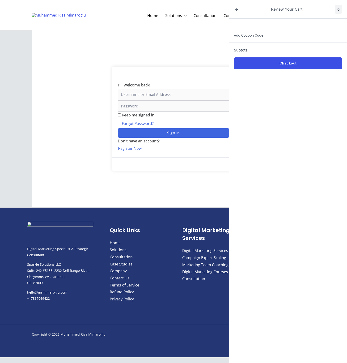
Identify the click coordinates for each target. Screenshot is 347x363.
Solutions (173, 15)
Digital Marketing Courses (205, 271)
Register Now (130, 148)
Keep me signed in (138, 115)
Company (118, 270)
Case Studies (121, 264)
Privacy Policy (122, 299)
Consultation (205, 15)
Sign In (173, 133)
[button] (184, 15)
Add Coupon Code (248, 35)
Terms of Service (124, 285)
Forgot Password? (138, 123)
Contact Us (119, 278)
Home (152, 15)
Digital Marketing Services (205, 250)
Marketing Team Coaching (205, 264)
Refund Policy (122, 292)
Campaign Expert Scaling (204, 257)
